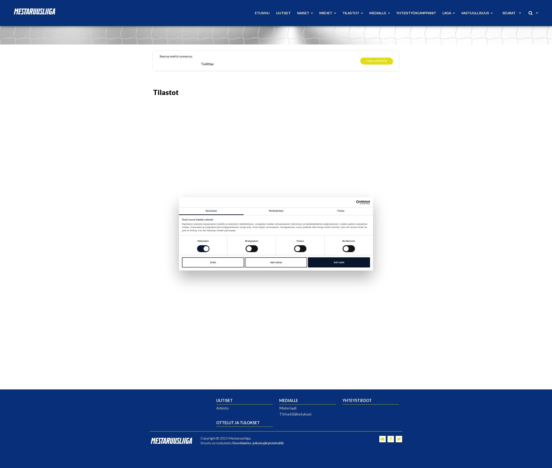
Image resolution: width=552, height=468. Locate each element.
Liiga (447, 13)
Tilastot (351, 13)
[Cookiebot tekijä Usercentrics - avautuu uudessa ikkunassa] (351, 202)
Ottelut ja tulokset (238, 422)
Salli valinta (276, 262)
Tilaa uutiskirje (376, 61)
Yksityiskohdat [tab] (276, 211)
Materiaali (287, 408)
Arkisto (222, 408)
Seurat (509, 13)
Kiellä (213, 262)
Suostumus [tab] (211, 211)
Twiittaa (207, 64)
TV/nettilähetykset (295, 414)
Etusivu (262, 13)
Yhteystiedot (357, 400)
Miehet (326, 13)
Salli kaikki (339, 262)
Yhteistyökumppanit (416, 13)
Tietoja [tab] (340, 211)
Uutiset (283, 13)
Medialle (378, 13)
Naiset (303, 13)
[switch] (252, 248)
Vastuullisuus (475, 13)
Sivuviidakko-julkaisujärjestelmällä (258, 443)
